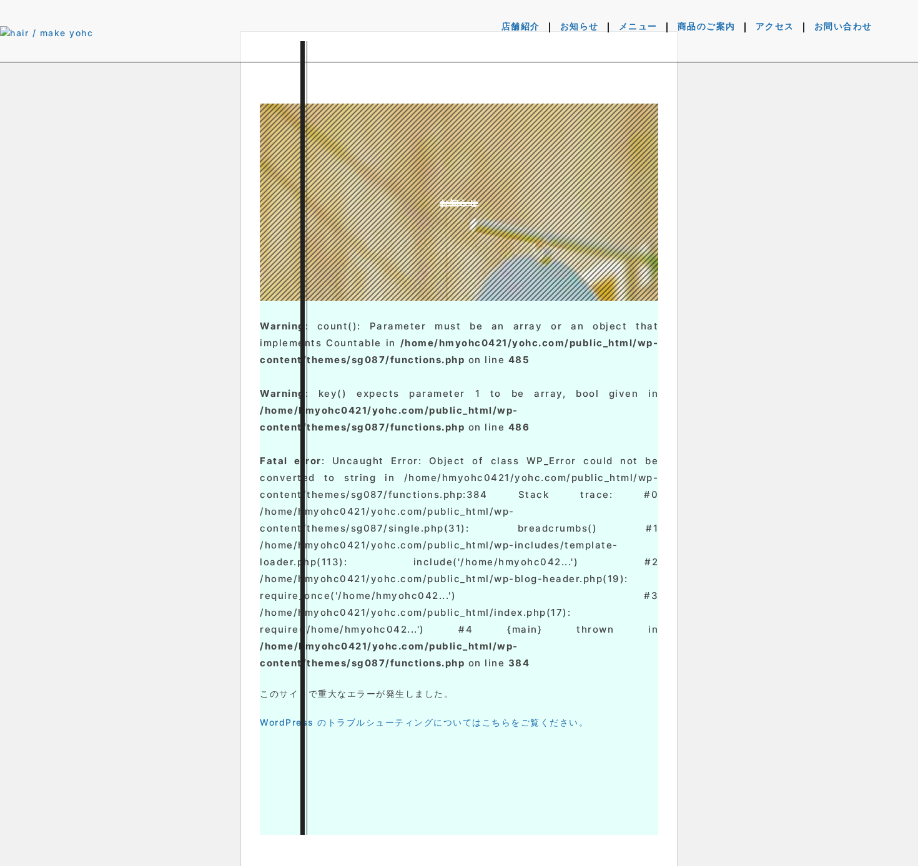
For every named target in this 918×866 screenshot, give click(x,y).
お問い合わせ (843, 27)
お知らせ (579, 27)
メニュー (638, 27)
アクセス (775, 27)
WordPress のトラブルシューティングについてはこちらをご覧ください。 (424, 722)
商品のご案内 (707, 27)
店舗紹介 (520, 27)
